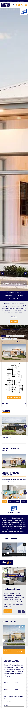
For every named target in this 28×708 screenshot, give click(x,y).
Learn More (7, 611)
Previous (2, 273)
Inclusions (9, 296)
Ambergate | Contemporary (8, 651)
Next (26, 273)
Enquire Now (15, 298)
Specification (20, 296)
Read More (14, 316)
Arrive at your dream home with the (14, 1)
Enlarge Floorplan (13, 397)
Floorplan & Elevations (15, 293)
